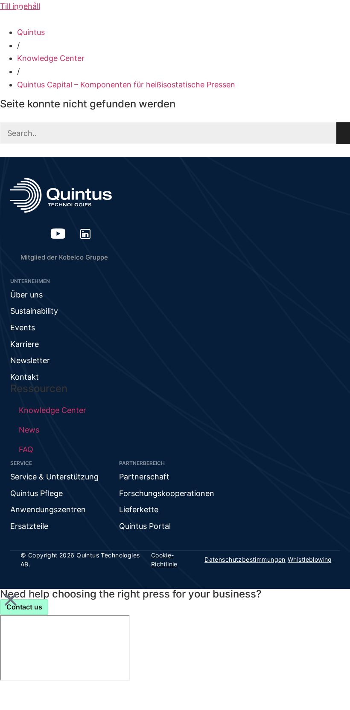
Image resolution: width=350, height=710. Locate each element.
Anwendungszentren (48, 509)
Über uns (26, 294)
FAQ (26, 449)
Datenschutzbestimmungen (245, 559)
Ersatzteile (29, 526)
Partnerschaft (144, 476)
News (29, 429)
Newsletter (30, 360)
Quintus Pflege (36, 493)
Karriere (24, 344)
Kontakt (24, 376)
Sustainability (34, 310)
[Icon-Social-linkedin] (85, 233)
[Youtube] (58, 233)
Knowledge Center (51, 58)
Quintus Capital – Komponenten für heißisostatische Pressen (126, 84)
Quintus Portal (145, 526)
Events (22, 327)
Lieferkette (138, 509)
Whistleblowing (310, 559)
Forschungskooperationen (166, 493)
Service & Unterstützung (54, 476)
